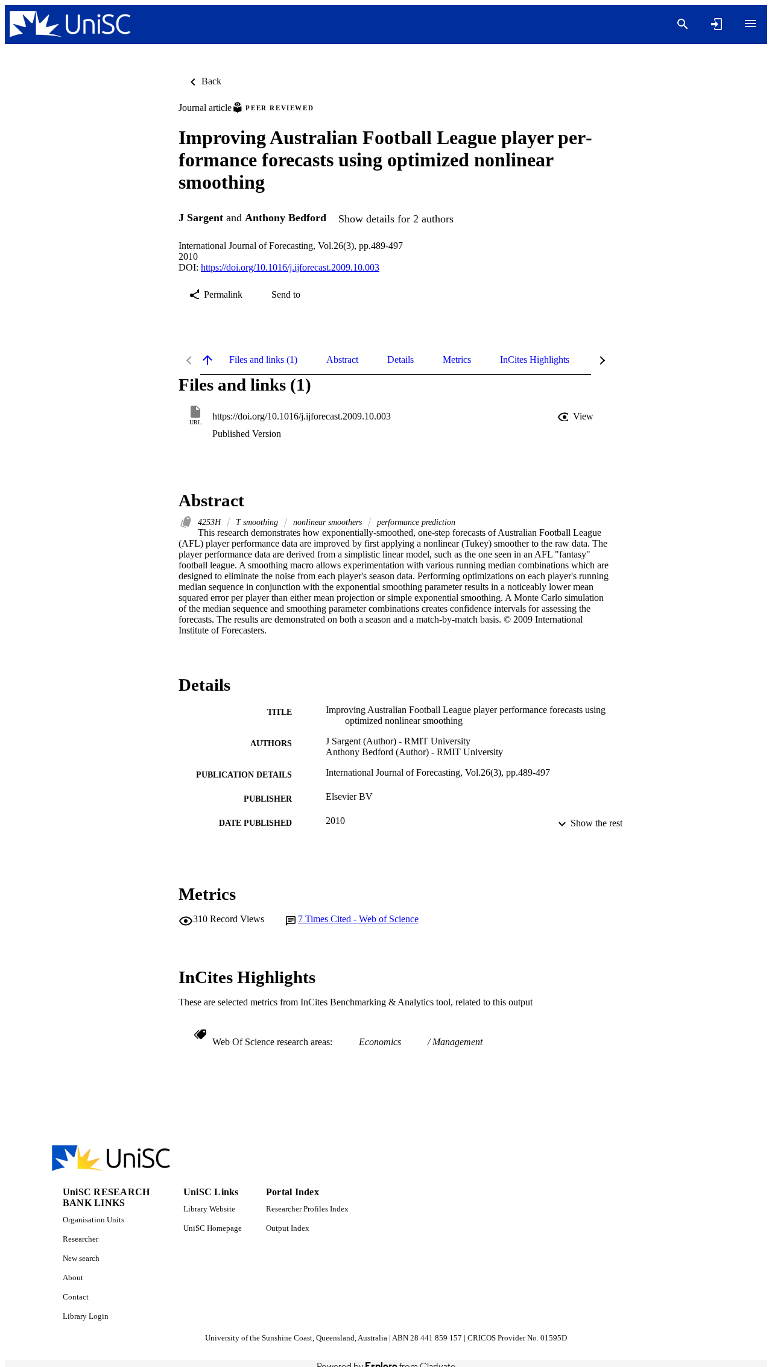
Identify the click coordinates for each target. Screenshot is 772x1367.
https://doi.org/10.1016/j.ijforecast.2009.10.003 (290, 267)
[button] (576, 416)
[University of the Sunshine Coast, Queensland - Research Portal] (70, 24)
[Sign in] (716, 24)
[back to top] (207, 360)
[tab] (263, 359)
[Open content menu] (750, 23)
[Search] (683, 24)
